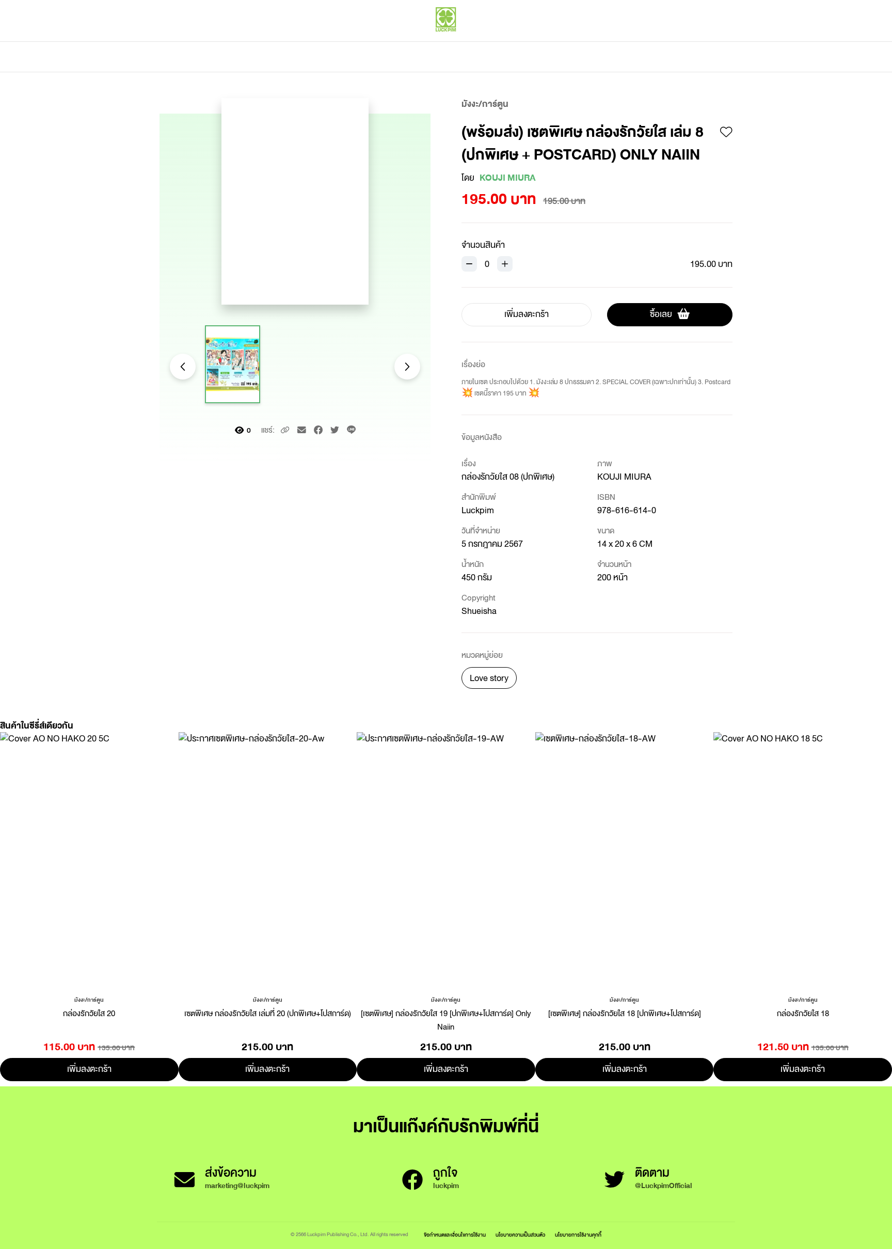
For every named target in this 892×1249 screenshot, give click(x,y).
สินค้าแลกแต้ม (402, 57)
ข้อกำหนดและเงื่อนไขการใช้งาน (455, 1234)
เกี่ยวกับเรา (482, 57)
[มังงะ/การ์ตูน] (89, 999)
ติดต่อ (548, 57)
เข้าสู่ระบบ (665, 41)
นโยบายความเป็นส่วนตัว (520, 1234)
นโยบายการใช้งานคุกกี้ (578, 1234)
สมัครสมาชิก (713, 41)
